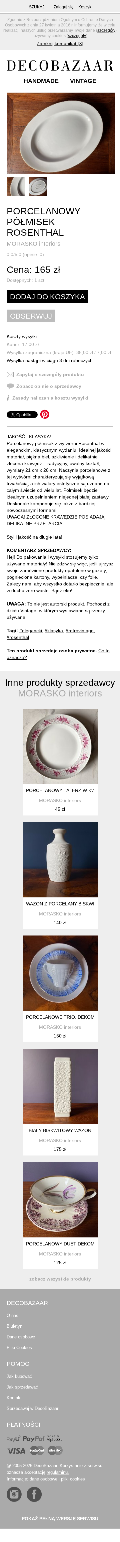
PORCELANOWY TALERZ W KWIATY (66, 790)
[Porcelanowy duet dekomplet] (60, 1199)
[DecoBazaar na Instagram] (14, 1494)
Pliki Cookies (19, 1347)
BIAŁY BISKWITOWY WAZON (60, 1130)
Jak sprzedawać (22, 1387)
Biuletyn (14, 1326)
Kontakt (14, 1397)
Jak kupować (19, 1376)
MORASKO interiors (33, 243)
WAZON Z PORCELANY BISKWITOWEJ (68, 903)
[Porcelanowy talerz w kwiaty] (60, 746)
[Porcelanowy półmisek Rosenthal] (61, 133)
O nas (12, 1315)
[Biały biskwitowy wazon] (60, 1086)
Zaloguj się (64, 7)
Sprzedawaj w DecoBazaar (32, 1408)
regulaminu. (58, 1472)
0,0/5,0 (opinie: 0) (25, 254)
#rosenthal (18, 637)
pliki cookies (73, 1478)
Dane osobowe (21, 1336)
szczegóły (106, 30)
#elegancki (30, 630)
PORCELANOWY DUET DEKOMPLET (66, 1243)
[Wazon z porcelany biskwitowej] (60, 859)
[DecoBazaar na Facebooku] (34, 1494)
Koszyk (84, 7)
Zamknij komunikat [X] (60, 43)
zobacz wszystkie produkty (60, 1279)
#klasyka (54, 630)
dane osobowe (43, 1478)
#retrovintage (80, 630)
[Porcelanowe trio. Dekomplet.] (60, 973)
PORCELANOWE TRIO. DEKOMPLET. (66, 1017)
